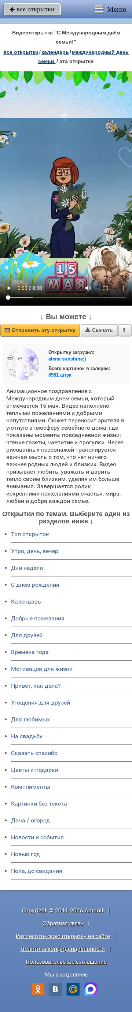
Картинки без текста (39, 803)
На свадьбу (27, 736)
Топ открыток (30, 534)
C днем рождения (35, 584)
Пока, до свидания (36, 870)
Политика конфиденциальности (63, 949)
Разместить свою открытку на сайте (63, 936)
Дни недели (27, 567)
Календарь (55, 52)
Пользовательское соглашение (66, 962)
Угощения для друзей (40, 702)
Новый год (25, 854)
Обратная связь (63, 923)
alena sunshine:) (67, 359)
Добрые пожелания (38, 618)
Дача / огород (30, 820)
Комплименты (30, 786)
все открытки (32, 9)
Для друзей (27, 635)
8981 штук (60, 375)
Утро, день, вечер (34, 551)
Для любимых (30, 719)
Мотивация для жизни (42, 668)
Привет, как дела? (36, 685)
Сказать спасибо (34, 753)
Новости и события (37, 837)
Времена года (30, 652)
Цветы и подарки (34, 769)
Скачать (99, 330)
